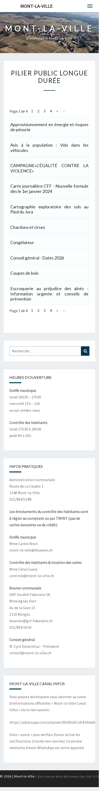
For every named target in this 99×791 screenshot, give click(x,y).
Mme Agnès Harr (22, 601)
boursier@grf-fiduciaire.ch (30, 620)
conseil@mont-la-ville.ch (30, 652)
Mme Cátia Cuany (23, 569)
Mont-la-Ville (36, 6)
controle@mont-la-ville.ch (31, 575)
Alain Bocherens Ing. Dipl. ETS (77, 776)
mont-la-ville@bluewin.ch (30, 550)
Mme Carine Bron (23, 543)
